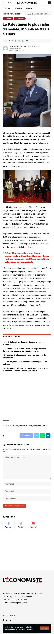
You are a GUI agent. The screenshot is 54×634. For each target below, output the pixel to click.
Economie (20, 18)
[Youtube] (33, 525)
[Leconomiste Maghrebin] (27, 3)
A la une (8, 18)
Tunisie (44, 426)
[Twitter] (21, 525)
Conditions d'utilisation (25, 629)
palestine (37, 426)
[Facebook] (8, 525)
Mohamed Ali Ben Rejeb (20, 46)
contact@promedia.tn (18, 603)
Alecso (15, 426)
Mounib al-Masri (25, 426)
